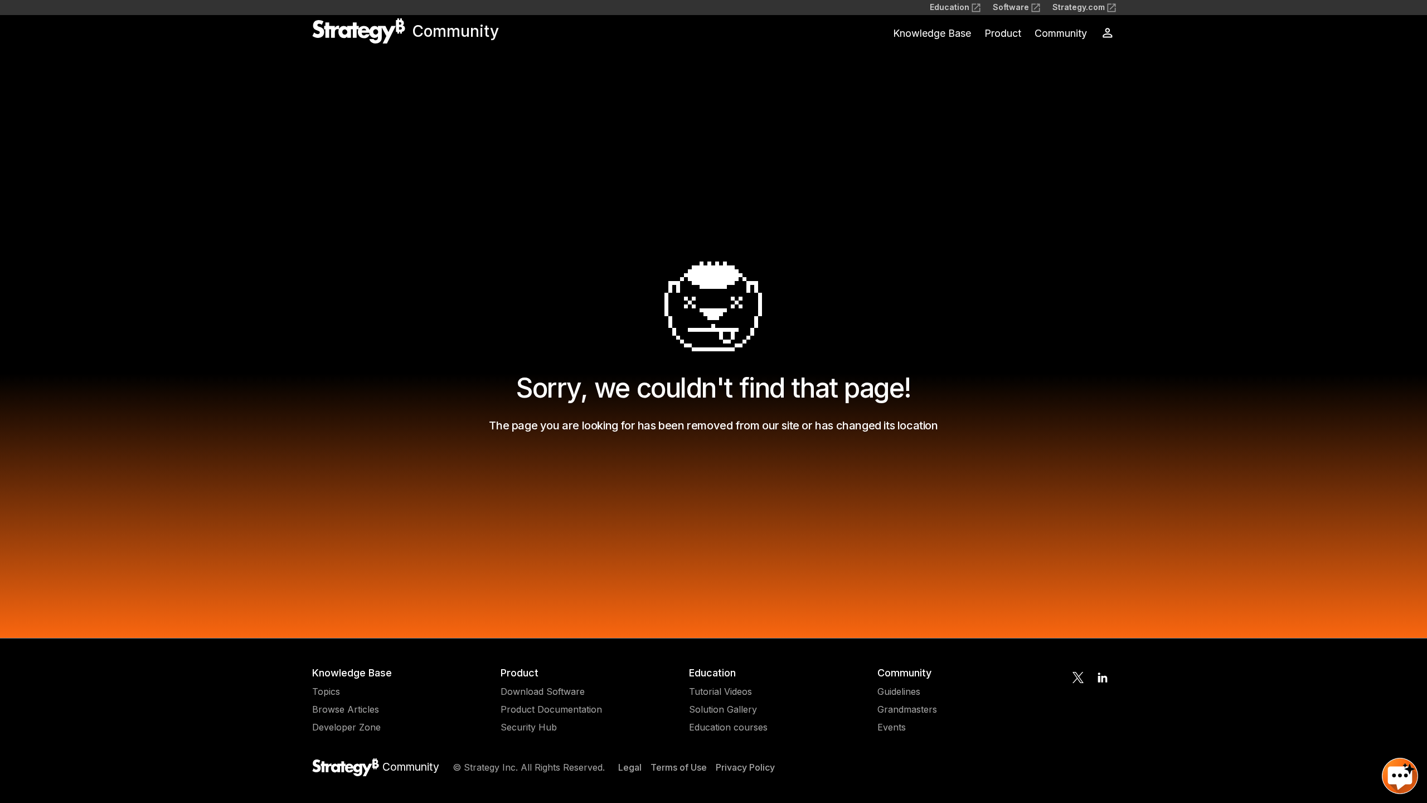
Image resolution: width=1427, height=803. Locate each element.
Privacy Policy (745, 767)
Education (949, 7)
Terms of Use (679, 767)
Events (891, 727)
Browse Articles (345, 709)
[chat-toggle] (1400, 776)
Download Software (543, 691)
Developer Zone (346, 727)
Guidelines (898, 691)
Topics (326, 691)
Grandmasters (907, 709)
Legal (630, 767)
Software (1011, 7)
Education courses (728, 727)
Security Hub (529, 727)
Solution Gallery (723, 709)
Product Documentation (551, 709)
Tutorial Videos (720, 691)
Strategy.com (1078, 7)
